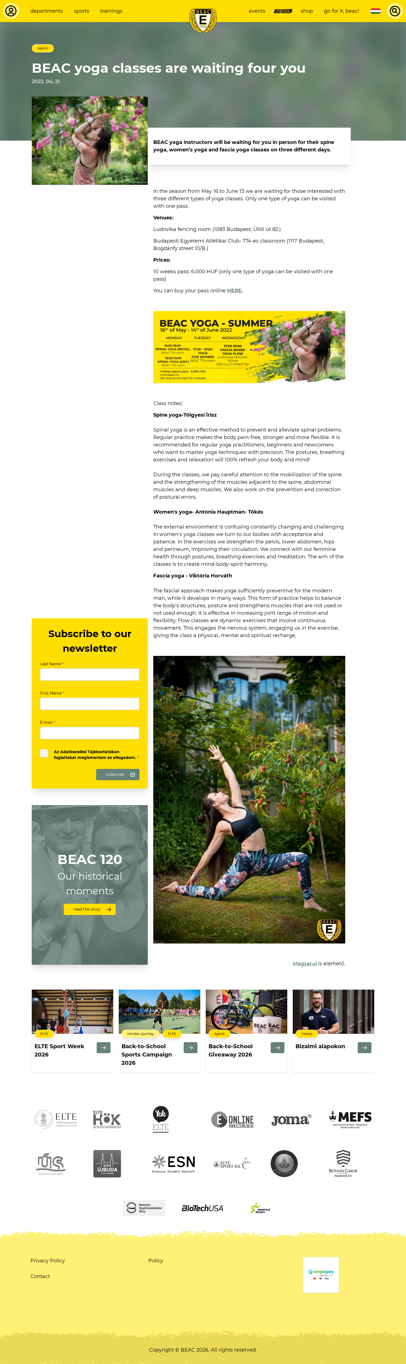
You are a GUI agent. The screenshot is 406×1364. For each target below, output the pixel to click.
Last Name (52, 663)
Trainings (111, 11)
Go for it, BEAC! (341, 11)
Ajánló (43, 48)
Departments (46, 11)
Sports (81, 11)
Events (257, 11)
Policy (155, 1261)
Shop (307, 11)
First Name (52, 693)
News (283, 11)
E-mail (47, 722)
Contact (40, 1276)
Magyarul (305, 964)
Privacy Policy (47, 1261)
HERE (234, 291)
